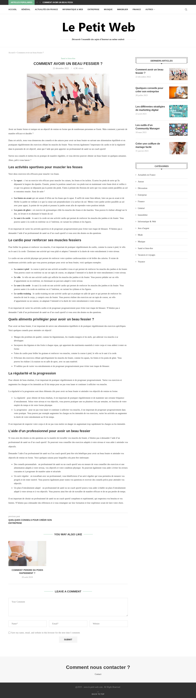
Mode (140, 235)
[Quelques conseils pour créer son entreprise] (178, 92)
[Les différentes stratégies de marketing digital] (178, 111)
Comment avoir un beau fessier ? (149, 71)
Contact (98, 674)
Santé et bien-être (145, 248)
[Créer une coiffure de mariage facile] (178, 148)
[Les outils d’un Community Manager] (178, 130)
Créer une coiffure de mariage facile (148, 145)
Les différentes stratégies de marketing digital (150, 108)
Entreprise (93, 9)
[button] (37, 2)
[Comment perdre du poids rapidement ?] (27, 553)
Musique (108, 9)
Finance (137, 9)
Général (25, 9)
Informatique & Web (72, 9)
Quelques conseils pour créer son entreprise (149, 90)
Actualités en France (46, 9)
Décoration (142, 188)
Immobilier (122, 9)
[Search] (186, 9)
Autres (149, 9)
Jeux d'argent (143, 228)
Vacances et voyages (146, 255)
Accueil (12, 9)
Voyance (141, 262)
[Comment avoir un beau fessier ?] (178, 74)
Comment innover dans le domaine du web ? (65, 2)
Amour (141, 181)
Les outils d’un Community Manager (148, 127)
